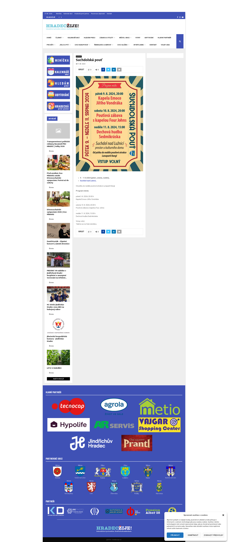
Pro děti (50, 45)
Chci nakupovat (81, 45)
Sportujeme (138, 45)
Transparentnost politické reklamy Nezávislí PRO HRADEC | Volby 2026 (58, 144)
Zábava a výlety (106, 38)
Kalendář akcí (68, 14)
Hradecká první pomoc (81, 14)
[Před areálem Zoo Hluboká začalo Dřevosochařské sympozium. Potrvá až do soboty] (58, 162)
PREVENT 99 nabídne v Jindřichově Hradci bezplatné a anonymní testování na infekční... (57, 274)
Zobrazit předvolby (213, 535)
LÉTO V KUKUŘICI (54, 368)
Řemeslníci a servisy (102, 45)
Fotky (137, 38)
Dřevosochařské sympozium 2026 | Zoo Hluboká (57, 212)
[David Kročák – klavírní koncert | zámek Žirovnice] (58, 230)
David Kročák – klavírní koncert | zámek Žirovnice (58, 242)
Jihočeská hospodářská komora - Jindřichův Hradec (57, 339)
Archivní (78, 56)
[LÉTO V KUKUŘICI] (58, 357)
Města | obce (124, 38)
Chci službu (122, 45)
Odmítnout (193, 535)
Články (59, 38)
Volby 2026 (165, 45)
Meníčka (59, 14)
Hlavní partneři (164, 38)
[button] (223, 515)
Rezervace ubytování (98, 14)
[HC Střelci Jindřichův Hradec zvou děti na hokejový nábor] (58, 294)
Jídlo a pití (64, 45)
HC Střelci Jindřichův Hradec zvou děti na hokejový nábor (55, 307)
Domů (49, 38)
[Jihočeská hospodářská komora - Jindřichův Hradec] (58, 325)
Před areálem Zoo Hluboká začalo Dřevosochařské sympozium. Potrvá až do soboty (58, 178)
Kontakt (109, 14)
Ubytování (149, 38)
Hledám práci (89, 38)
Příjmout (175, 535)
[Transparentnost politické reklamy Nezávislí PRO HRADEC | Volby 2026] (58, 130)
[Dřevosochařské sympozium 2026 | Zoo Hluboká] (58, 199)
